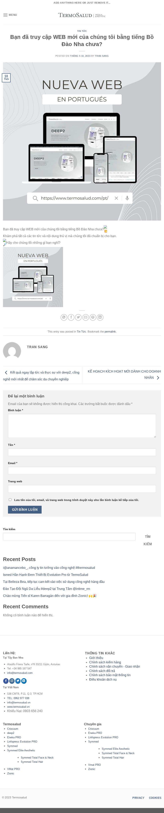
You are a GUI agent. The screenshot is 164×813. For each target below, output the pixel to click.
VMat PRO (13, 769)
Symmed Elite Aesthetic (21, 750)
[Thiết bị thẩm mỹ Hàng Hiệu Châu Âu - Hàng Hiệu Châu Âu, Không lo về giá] (82, 15)
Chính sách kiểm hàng (105, 662)
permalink (110, 331)
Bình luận (15, 410)
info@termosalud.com (20, 672)
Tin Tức (82, 31)
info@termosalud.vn (18, 702)
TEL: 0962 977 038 (18, 698)
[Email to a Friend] (85, 317)
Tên (11, 444)
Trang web (15, 481)
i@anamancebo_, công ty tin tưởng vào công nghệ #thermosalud (49, 567)
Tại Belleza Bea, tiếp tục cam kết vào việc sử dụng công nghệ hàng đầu (54, 581)
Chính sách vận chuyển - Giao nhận (114, 666)
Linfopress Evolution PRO (22, 741)
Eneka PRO (14, 737)
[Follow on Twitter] (18, 681)
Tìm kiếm (9, 529)
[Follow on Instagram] (12, 681)
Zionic (10, 773)
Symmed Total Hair (32, 761)
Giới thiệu (96, 658)
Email (12, 463)
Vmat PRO (94, 764)
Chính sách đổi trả (102, 671)
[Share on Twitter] (78, 317)
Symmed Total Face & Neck (37, 757)
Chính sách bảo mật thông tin (110, 675)
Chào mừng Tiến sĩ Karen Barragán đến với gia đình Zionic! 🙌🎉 (50, 595)
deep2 (10, 732)
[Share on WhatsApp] (64, 317)
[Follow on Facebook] (6, 681)
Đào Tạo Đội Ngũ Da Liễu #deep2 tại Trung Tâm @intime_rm (46, 588)
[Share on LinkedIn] (100, 317)
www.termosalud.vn (18, 706)
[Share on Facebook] (71, 317)
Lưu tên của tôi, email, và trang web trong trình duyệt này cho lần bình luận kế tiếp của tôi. (76, 500)
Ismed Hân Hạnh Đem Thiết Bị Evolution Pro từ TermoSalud (45, 574)
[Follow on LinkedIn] (24, 681)
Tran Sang (102, 56)
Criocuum (12, 728)
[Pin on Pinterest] (93, 317)
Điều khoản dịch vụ (103, 679)
